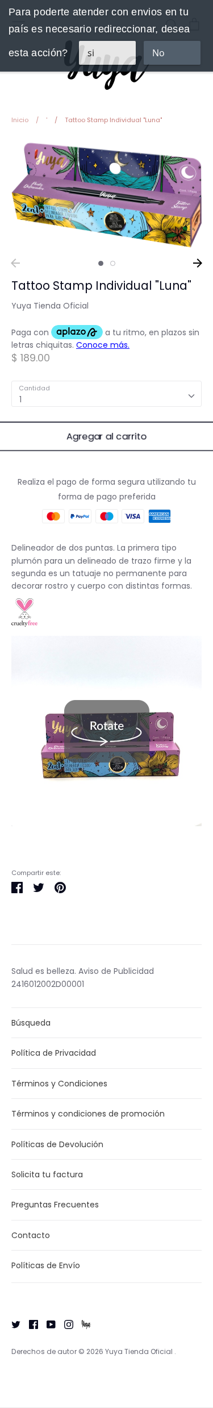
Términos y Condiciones (59, 1083)
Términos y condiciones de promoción (88, 1113)
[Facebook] (29, 1323)
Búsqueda (31, 1022)
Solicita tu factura (47, 1174)
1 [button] (100, 263)
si (90, 53)
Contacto (30, 1235)
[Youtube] (47, 1323)
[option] (106, 195)
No (158, 53)
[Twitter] (11, 1323)
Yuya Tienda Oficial (50, 305)
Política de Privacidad (53, 1053)
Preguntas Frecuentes (55, 1204)
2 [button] (112, 263)
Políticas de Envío (45, 1265)
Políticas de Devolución (57, 1144)
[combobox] (106, 394)
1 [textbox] (20, 399)
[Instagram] (64, 1323)
